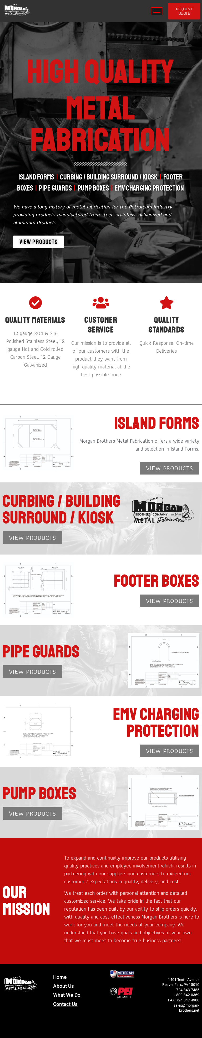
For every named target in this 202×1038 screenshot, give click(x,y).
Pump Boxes (93, 188)
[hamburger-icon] (157, 11)
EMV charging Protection (149, 188)
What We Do (66, 995)
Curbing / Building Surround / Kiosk (109, 177)
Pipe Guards (55, 188)
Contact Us (65, 1004)
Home (60, 977)
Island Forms (36, 177)
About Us (63, 986)
